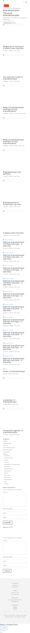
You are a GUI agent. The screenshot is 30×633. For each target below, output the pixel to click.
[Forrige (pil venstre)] (0, 632)
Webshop (9, 8)
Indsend (6, 523)
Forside (4, 8)
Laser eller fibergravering (9, 447)
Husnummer (7, 477)
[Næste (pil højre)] (2, 632)
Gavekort (6, 460)
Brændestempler (7, 443)
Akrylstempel (7, 466)
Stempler (5, 441)
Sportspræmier (6, 452)
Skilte (5, 481)
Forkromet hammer (8, 458)
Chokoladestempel (8, 468)
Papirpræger (7, 475)
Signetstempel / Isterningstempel (12, 464)
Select (3, 628)
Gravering (5, 445)
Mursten (6, 473)
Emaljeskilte (7, 455)
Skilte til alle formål (7, 449)
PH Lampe (6, 462)
